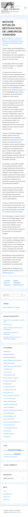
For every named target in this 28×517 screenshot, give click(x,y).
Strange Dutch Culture (8, 425)
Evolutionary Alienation (8, 386)
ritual (10, 456)
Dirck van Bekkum (4, 10)
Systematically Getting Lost (9, 427)
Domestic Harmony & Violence (10, 378)
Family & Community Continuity (10, 395)
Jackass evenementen (18, 89)
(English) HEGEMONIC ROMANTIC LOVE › (18, 283)
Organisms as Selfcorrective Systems (12, 410)
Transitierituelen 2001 (17, 140)
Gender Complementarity (9, 401)
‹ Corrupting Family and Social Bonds (7, 283)
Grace (17, 454)
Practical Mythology (7, 413)
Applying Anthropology (8, 357)
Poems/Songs (6, 456)
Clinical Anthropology (8, 363)
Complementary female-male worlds (11, 366)
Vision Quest (6, 436)
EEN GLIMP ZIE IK (7, 324)
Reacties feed (6, 496)
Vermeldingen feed (7, 494)
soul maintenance (14, 456)
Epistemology (6, 383)
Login (4, 491)
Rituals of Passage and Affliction (10, 422)
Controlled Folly (6, 369)
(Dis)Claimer (6, 351)
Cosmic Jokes (6, 372)
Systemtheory (6, 430)
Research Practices (7, 419)
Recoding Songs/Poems (8, 416)
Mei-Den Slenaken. (17, 211)
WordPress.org (6, 499)
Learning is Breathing (8, 407)
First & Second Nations (8, 398)
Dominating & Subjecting (8, 380)
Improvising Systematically (9, 404)
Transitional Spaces (7, 433)
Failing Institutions (7, 392)
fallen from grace (11, 454)
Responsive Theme (16, 512)
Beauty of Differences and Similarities (11, 360)
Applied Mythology (7, 354)
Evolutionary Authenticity (9, 389)
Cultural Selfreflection (8, 375)
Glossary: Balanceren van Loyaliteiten (11, 307)
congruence (5, 450)
